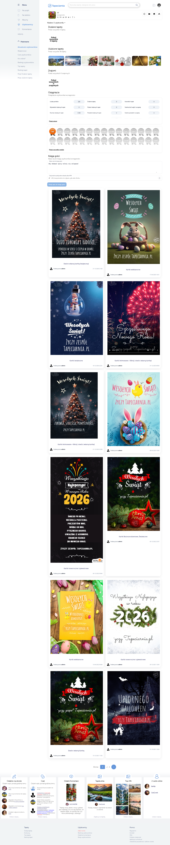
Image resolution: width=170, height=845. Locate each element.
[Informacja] (159, 178)
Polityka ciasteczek (135, 837)
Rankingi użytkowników (26, 62)
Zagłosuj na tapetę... (100, 817)
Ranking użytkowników (85, 833)
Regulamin (133, 831)
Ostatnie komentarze (84, 835)
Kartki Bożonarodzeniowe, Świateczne (133, 536)
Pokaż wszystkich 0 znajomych (59, 73)
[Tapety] (154, 14)
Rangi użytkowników (84, 837)
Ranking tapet (28, 837)
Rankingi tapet (22, 70)
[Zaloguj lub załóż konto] (159, 5)
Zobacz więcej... (14, 817)
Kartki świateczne (76, 361)
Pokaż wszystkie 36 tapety (57, 51)
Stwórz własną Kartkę (76, 751)
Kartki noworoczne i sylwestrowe (76, 568)
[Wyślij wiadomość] (149, 14)
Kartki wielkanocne (133, 270)
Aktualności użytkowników (27, 47)
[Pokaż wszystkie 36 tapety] (104, 61)
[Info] (144, 14)
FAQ (131, 835)
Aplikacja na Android (136, 839)
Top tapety (21, 66)
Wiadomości (22, 51)
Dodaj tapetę (28, 831)
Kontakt (132, 833)
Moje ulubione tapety (25, 78)
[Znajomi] (159, 14)
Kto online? (21, 59)
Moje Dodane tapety (25, 74)
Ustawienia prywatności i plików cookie (142, 841)
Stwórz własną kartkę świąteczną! (76, 264)
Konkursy (27, 833)
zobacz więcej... (157, 817)
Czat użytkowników (24, 55)
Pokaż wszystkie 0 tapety (56, 30)
